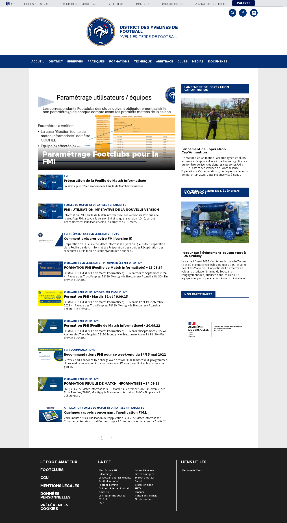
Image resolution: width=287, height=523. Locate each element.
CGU (44, 478)
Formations (119, 61)
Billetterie (116, 4)
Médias (198, 61)
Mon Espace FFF (108, 470)
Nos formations (144, 499)
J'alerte (243, 3)
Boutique (143, 4)
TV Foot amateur (144, 477)
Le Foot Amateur (58, 462)
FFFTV (138, 488)
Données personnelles (55, 495)
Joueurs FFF (141, 492)
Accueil (37, 61)
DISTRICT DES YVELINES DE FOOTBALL (149, 29)
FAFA (101, 502)
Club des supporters (79, 4)
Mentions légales (59, 486)
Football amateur (109, 481)
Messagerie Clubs (192, 470)
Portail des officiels (210, 4)
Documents (218, 61)
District (56, 61)
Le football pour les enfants (115, 477)
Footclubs (51, 470)
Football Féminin (109, 484)
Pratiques (96, 61)
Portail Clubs (172, 4)
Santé (138, 481)
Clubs (183, 61)
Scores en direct (144, 484)
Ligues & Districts (37, 4)
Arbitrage (164, 61)
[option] (215, 330)
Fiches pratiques (144, 474)
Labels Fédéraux (144, 470)
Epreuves (75, 61)
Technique (143, 61)
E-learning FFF (107, 474)
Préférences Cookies (54, 507)
